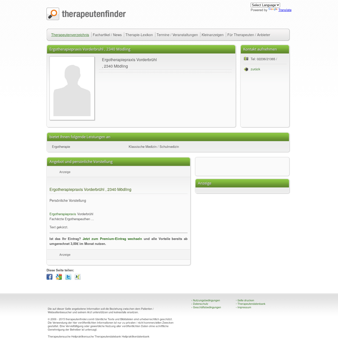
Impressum (243, 307)
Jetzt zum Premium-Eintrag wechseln (112, 238)
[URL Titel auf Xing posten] (79, 278)
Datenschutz (199, 304)
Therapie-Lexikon (139, 34)
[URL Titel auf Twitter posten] (69, 278)
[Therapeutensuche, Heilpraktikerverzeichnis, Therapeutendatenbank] (86, 18)
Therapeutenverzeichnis (70, 34)
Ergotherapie (61, 146)
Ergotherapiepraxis (62, 213)
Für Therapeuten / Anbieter (248, 34)
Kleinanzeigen (213, 34)
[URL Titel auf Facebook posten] (51, 278)
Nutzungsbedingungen (205, 300)
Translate (284, 9)
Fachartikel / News (107, 34)
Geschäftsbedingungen (206, 307)
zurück (255, 69)
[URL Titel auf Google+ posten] (60, 278)
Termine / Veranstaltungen (177, 34)
